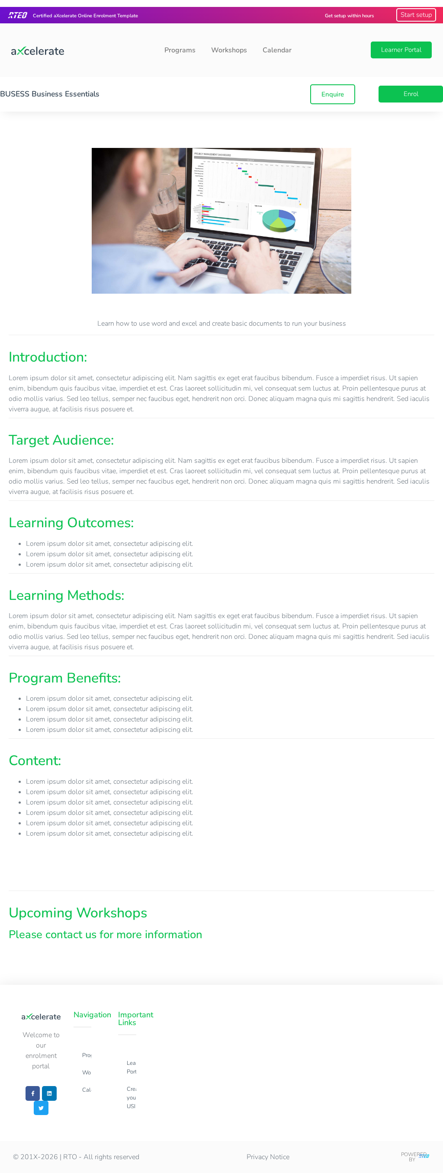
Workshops (229, 50)
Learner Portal (131, 1067)
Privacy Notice (268, 1157)
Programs (180, 50)
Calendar (277, 50)
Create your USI (131, 1097)
